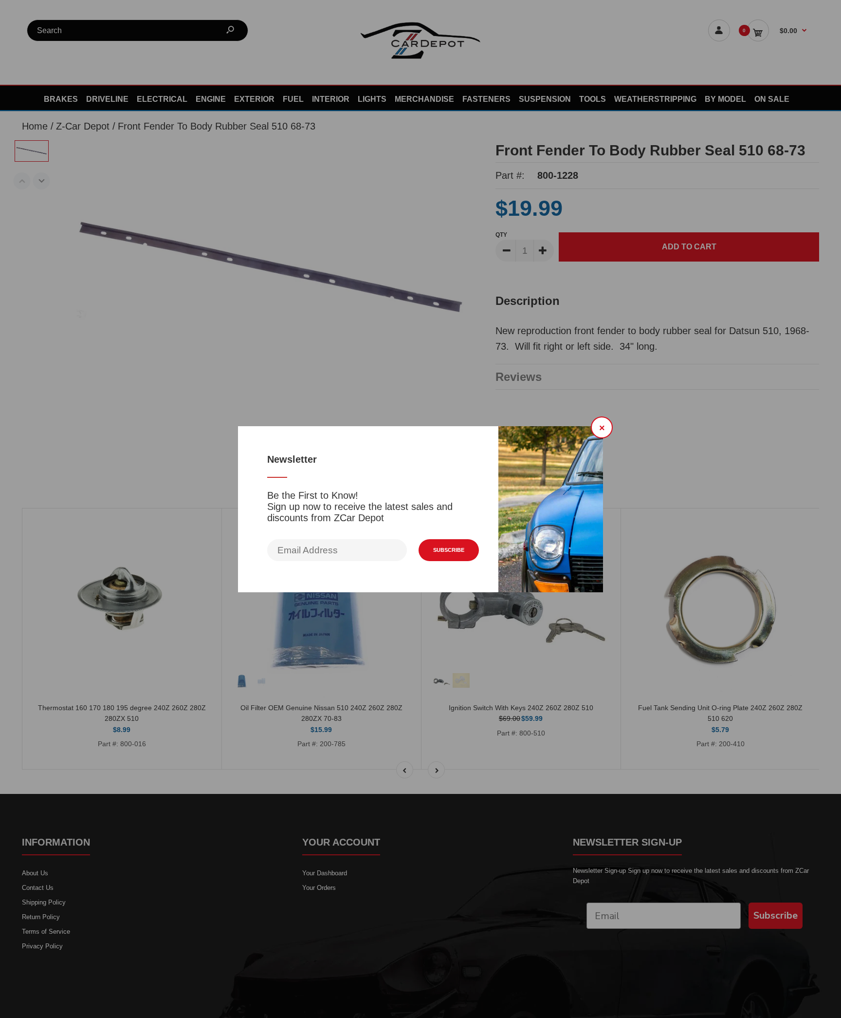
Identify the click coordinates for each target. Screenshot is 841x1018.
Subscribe (448, 550)
